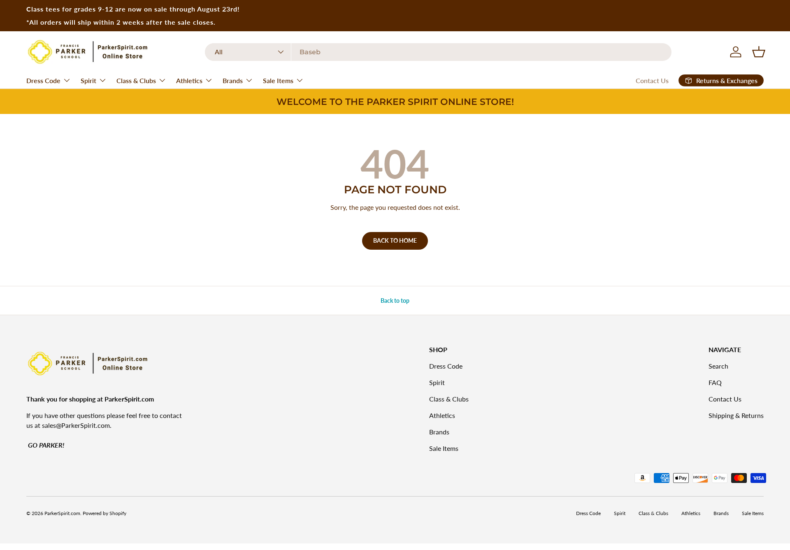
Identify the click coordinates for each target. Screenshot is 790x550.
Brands (233, 80)
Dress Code (43, 80)
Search (718, 366)
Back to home (395, 240)
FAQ (715, 382)
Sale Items (278, 80)
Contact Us (652, 80)
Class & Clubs (136, 80)
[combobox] (438, 52)
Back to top (395, 300)
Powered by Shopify (104, 513)
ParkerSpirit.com (62, 513)
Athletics (189, 80)
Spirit (88, 80)
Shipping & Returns (736, 415)
